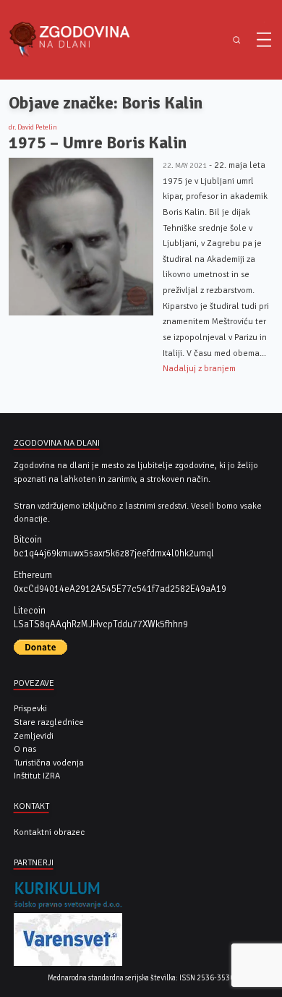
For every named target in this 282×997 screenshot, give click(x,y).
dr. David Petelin (33, 127)
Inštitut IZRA (37, 775)
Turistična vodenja (49, 762)
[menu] (264, 40)
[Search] (237, 40)
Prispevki (30, 708)
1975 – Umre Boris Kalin (98, 142)
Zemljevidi (34, 736)
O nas (25, 749)
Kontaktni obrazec (49, 832)
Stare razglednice (49, 722)
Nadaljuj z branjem (199, 368)
